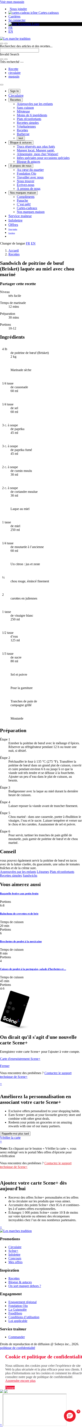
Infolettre (15, 220)
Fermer (4, 1066)
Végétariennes (26, 126)
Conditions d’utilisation (23, 1317)
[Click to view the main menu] (1, 43)
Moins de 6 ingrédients (32, 115)
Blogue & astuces (21, 142)
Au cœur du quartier (30, 170)
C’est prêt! (24, 204)
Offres (13, 225)
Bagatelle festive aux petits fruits (19, 893)
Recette (13, 69)
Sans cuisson (25, 107)
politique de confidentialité (17, 1348)
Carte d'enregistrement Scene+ (20, 1059)
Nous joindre (18, 9)
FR (10, 27)
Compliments (25, 197)
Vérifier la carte (10, 1137)
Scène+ (13, 1251)
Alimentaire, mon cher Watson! (37, 154)
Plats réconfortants (29, 119)
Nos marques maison (23, 192)
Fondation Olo (26, 173)
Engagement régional (22, 1302)
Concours (14, 1258)
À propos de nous (21, 165)
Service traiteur (20, 216)
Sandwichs (30, 875)
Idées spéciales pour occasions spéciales (43, 158)
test (21, 138)
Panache (22, 200)
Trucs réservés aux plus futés (36, 146)
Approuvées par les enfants (35, 104)
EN (10, 31)
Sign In (14, 91)
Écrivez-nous (25, 185)
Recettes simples (28, 122)
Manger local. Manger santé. (36, 150)
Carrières (14, 16)
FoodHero (15, 1313)
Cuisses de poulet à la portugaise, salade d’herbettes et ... (33, 969)
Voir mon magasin (12, 2)
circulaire (14, 72)
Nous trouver (25, 181)
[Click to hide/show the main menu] (1, 84)
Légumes (43, 872)
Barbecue (23, 134)
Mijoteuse (23, 111)
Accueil (13, 250)
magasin (13, 76)
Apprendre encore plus (20, 1380)
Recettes (15, 99)
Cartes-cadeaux (48, 12)
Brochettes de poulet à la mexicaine (21, 941)
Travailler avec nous (30, 177)
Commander (16, 1337)
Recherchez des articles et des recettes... (26, 46)
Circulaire (16, 95)
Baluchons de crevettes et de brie (19, 913)
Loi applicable (17, 1321)
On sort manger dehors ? (24, 1286)
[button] (6, 43)
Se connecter (16, 20)
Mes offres (15, 1262)
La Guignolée (17, 1309)
